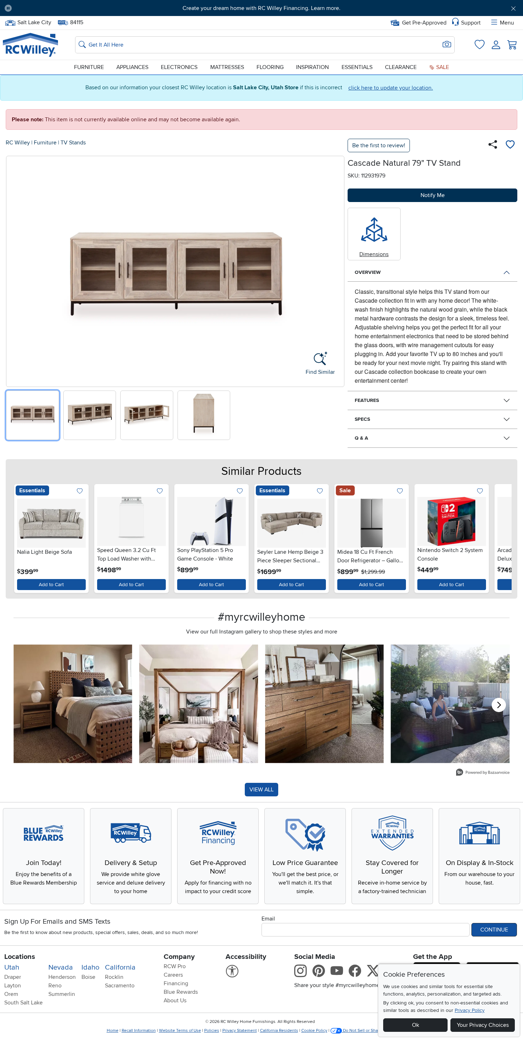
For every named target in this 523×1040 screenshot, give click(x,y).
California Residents (279, 1030)
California (120, 967)
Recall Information (139, 1030)
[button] (57, 8)
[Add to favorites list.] (80, 491)
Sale (442, 67)
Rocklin (114, 977)
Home (112, 1030)
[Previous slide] (14, 270)
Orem (11, 994)
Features (367, 400)
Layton (12, 985)
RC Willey (18, 142)
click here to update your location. (390, 87)
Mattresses (227, 67)
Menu (507, 22)
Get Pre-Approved (424, 22)
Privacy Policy (470, 1010)
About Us (175, 1000)
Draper (12, 977)
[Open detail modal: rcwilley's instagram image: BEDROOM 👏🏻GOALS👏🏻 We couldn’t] (198, 703)
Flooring (270, 67)
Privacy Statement (239, 1030)
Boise (88, 977)
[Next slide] (336, 270)
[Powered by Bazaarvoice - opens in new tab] (482, 773)
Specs (362, 419)
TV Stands (73, 142)
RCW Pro (175, 966)
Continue (494, 929)
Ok (415, 1025)
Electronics (179, 67)
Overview (368, 272)
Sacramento (119, 985)
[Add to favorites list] (510, 145)
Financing (176, 983)
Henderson (62, 977)
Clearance (401, 67)
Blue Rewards (181, 992)
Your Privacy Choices (483, 1025)
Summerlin (61, 994)
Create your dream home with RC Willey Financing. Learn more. (261, 8)
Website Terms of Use (180, 1030)
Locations (19, 957)
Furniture (89, 67)
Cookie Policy (314, 1030)
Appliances (132, 67)
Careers (173, 974)
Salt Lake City (34, 21)
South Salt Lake (23, 1002)
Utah (11, 967)
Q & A (361, 438)
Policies (211, 1030)
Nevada (60, 967)
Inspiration (312, 67)
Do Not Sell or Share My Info (370, 1030)
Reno (55, 985)
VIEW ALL (261, 789)
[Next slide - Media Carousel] (499, 705)
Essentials (357, 67)
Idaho (90, 967)
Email (268, 918)
